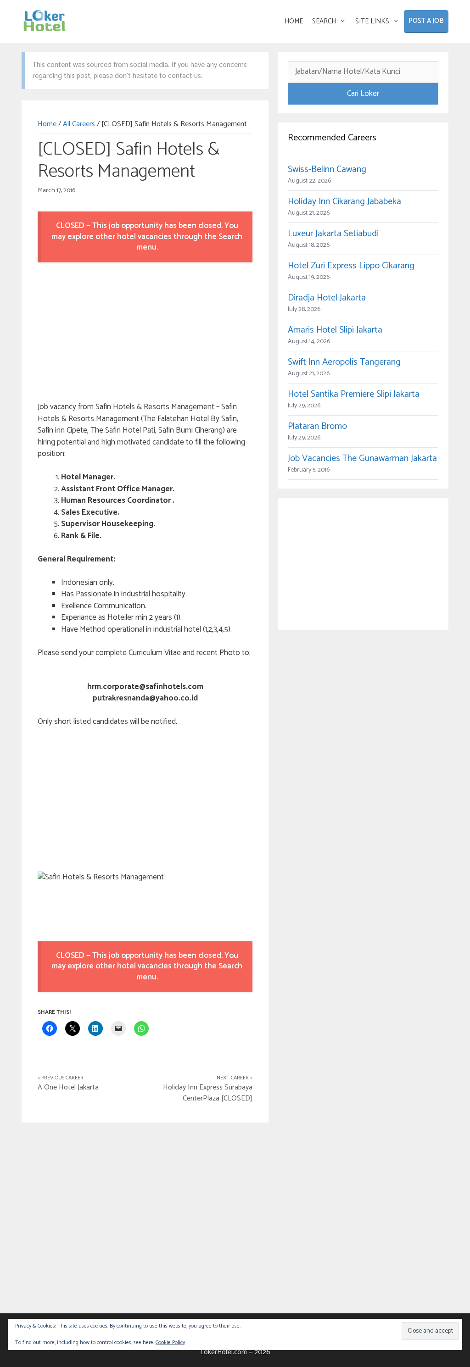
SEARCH (324, 21)
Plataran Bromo (317, 426)
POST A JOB (426, 21)
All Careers (79, 124)
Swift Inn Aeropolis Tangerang (344, 362)
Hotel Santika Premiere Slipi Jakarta (354, 394)
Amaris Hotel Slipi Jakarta (335, 330)
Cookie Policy (170, 1342)
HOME (294, 21)
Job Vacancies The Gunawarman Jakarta (362, 458)
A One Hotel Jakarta (68, 1087)
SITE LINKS (372, 21)
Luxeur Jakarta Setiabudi (333, 233)
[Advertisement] (145, 333)
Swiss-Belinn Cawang (327, 169)
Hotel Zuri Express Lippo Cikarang (351, 265)
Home (47, 124)
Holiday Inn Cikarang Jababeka (344, 201)
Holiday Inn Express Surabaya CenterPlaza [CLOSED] (207, 1093)
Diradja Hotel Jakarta (327, 298)
